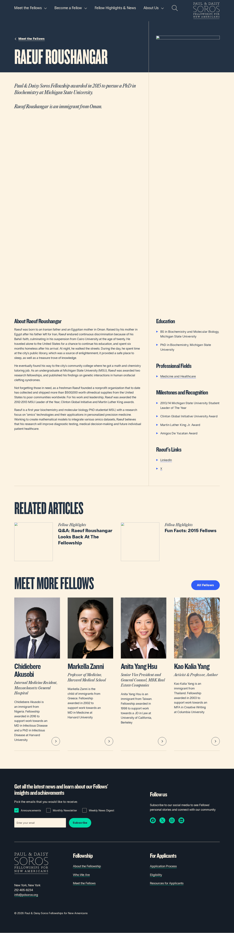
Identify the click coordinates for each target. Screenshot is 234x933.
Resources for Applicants (167, 883)
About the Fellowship (87, 866)
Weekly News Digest (101, 810)
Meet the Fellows (28, 8)
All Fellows (205, 585)
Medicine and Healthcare (178, 376)
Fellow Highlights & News (115, 8)
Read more (63, 541)
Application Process (163, 866)
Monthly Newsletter (65, 810)
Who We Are (81, 875)
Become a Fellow (68, 8)
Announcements (31, 810)
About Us (151, 8)
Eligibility (156, 875)
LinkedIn (166, 460)
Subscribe (80, 822)
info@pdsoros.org (26, 895)
